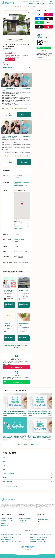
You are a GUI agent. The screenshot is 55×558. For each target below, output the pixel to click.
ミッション (3, 522)
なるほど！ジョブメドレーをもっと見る (27, 444)
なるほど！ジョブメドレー (12, 522)
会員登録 (51, 3)
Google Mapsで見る (18, 228)
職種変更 (26, 1)
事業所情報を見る (7, 67)
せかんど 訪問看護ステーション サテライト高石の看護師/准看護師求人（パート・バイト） (16, 136)
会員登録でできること (7, 364)
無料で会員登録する (10, 59)
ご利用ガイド (30, 1)
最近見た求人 (32, 3)
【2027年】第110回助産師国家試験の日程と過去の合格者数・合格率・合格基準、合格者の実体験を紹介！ (14, 412)
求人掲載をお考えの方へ (37, 1)
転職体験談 (3, 523)
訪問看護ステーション (19, 239)
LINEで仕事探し (22, 1)
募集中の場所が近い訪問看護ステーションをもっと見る (17, 346)
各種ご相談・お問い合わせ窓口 (45, 520)
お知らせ (8, 523)
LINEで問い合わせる (45, 48)
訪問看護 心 (7, 323)
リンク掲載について (23, 520)
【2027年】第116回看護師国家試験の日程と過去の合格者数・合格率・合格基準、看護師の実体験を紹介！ (40, 437)
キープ (39, 3)
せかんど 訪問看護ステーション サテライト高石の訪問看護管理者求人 (16, 89)
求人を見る (24, 114)
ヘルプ (12, 520)
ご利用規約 (10, 518)
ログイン (45, 3)
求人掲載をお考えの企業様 (24, 518)
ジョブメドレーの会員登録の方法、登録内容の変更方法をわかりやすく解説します (14, 437)
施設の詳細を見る (10, 305)
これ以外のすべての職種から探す (10, 486)
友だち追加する (17, 382)
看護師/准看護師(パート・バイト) (21, 185)
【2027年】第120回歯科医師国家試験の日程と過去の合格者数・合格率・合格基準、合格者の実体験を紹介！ (40, 412)
